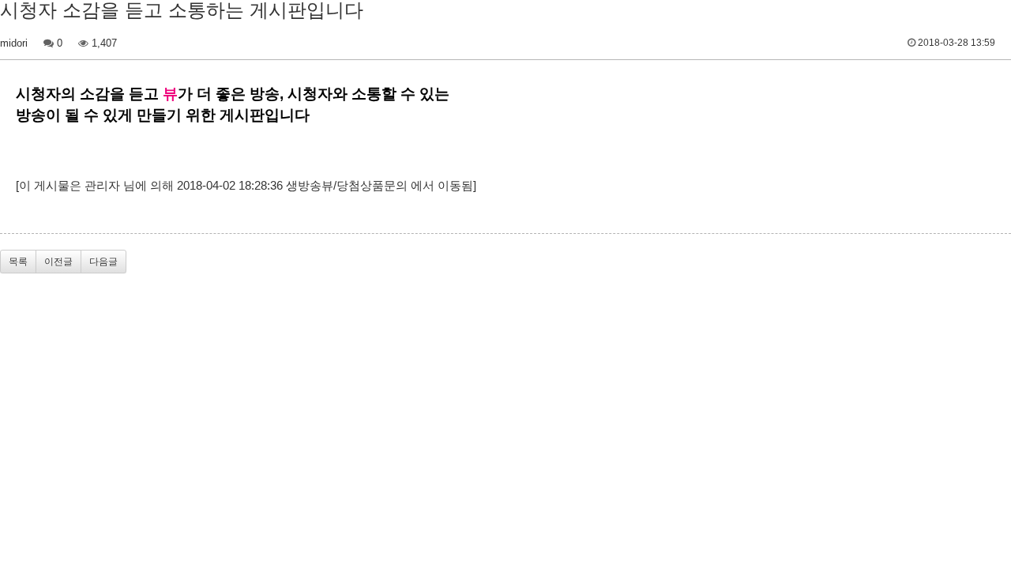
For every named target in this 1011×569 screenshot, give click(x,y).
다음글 (103, 261)
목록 (18, 261)
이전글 (58, 261)
